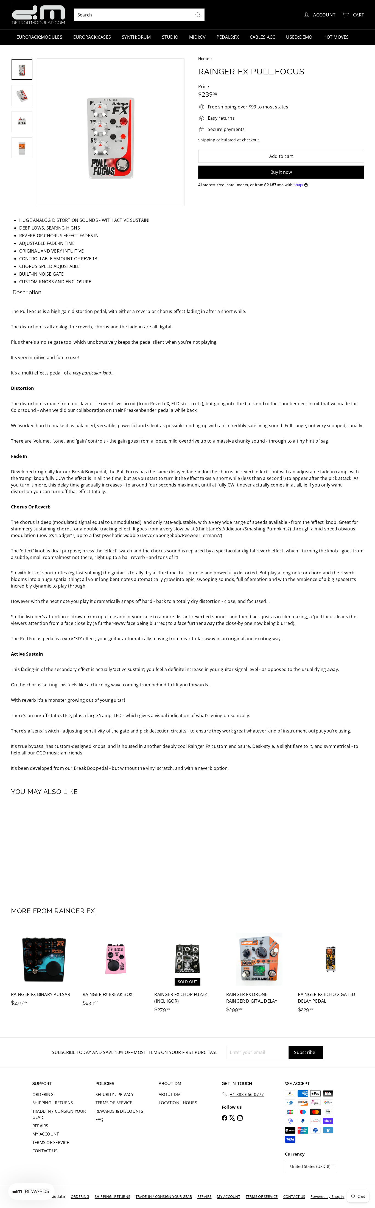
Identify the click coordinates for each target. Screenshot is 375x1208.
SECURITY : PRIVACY (114, 1094)
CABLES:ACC (262, 37)
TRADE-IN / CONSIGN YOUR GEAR (59, 1114)
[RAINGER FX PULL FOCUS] (38, 847)
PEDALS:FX (228, 37)
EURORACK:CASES (92, 37)
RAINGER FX (74, 911)
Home (203, 58)
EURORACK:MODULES (39, 37)
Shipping (206, 139)
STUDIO (170, 37)
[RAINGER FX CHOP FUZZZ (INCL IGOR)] (187, 972)
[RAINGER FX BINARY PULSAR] (44, 968)
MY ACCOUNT (45, 1134)
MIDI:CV (197, 37)
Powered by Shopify (327, 1196)
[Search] (198, 15)
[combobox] (139, 15)
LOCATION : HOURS (178, 1102)
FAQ (100, 1119)
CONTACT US (44, 1150)
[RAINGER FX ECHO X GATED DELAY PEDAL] (331, 972)
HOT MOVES (336, 37)
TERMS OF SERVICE (50, 1142)
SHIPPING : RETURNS (52, 1102)
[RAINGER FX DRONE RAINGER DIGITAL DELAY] (259, 972)
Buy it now (281, 172)
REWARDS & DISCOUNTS (119, 1111)
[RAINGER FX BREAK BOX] (116, 968)
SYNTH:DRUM (136, 37)
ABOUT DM (170, 1094)
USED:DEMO (299, 37)
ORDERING (43, 1094)
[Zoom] (110, 132)
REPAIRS (40, 1125)
